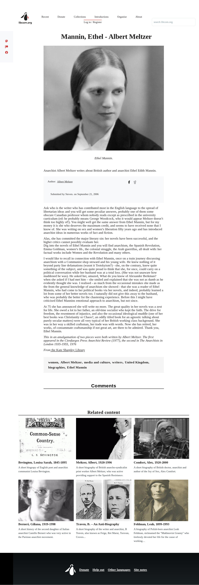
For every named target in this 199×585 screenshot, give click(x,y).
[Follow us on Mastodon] (6, 41)
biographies (56, 367)
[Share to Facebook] (129, 182)
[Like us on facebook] (6, 52)
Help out (98, 569)
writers (117, 362)
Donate (84, 569)
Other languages (119, 569)
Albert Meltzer (65, 181)
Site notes (140, 569)
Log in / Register (93, 22)
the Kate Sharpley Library (68, 350)
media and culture (97, 362)
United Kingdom (136, 362)
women (53, 362)
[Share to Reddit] (135, 182)
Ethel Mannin (77, 367)
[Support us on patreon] (6, 46)
